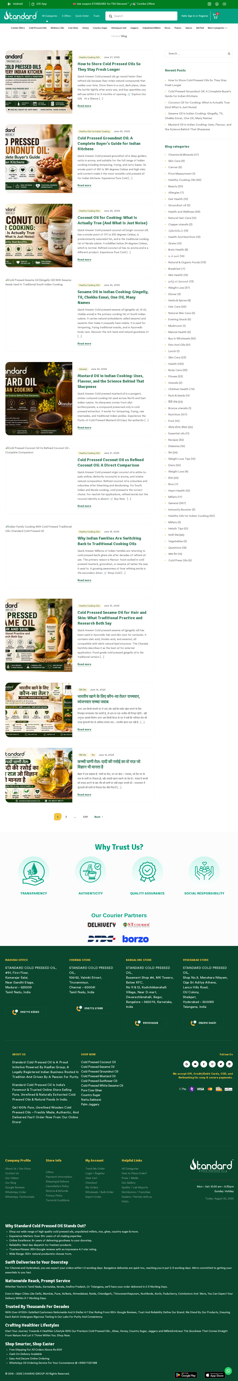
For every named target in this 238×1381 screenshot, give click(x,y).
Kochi (158, 1293)
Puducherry (169, 1293)
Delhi (38, 1293)
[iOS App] (32, 4)
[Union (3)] (209, 4)
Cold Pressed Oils (99, 1331)
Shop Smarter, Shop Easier (30, 1344)
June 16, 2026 (112, 606)
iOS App (42, 4)
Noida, (93, 1293)
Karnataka (49, 1287)
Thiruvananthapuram (126, 1293)
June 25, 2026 (112, 285)
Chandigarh (105, 1293)
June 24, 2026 (99, 369)
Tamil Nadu (34, 1287)
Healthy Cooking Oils (89, 57)
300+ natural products (38, 1254)
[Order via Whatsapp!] (228, 1371)
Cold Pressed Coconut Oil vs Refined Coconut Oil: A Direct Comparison (111, 462)
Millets (168, 1331)
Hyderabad (32, 1268)
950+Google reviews (42, 1249)
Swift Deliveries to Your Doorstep (36, 1262)
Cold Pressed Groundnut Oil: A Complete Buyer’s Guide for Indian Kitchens (109, 143)
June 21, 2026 (111, 453)
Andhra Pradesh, (76, 1287)
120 (85, 816)
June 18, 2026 (111, 532)
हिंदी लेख (82, 690)
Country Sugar (138, 1331)
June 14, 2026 (98, 690)
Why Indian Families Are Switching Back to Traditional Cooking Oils (109, 541)
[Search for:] (199, 53)
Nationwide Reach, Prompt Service (37, 1280)
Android (18, 4)
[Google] (186, 1064)
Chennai (15, 1268)
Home (115, 36)
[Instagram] (212, 1064)
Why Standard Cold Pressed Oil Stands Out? (45, 1226)
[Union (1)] (217, 4)
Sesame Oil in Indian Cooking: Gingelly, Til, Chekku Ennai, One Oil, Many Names (113, 297)
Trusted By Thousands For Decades (37, 1306)
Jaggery (153, 1331)
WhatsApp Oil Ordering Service (28, 1363)
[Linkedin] (229, 1064)
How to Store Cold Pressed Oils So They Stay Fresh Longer (109, 66)
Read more (84, 106)
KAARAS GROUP (34, 1373)
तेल (93, 755)
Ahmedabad (80, 1293)
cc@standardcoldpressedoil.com (212, 1179)
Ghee (115, 1331)
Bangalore (110, 1268)
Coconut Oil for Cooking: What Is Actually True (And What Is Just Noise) (112, 220)
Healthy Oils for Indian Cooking (94, 131)
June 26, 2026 (122, 131)
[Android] (9, 4)
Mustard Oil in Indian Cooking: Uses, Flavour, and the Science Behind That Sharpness (111, 381)
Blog (124, 36)
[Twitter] (220, 1064)
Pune (57, 1293)
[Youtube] (195, 1064)
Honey (123, 1331)
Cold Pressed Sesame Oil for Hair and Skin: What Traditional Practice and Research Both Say (112, 618)
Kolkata (66, 1293)
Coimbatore (185, 1293)
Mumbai (48, 1293)
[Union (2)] (224, 4)
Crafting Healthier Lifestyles (32, 1325)
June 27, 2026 (112, 57)
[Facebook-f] (203, 1064)
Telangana (97, 1287)
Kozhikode (147, 1293)
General (83, 369)
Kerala (60, 1287)
